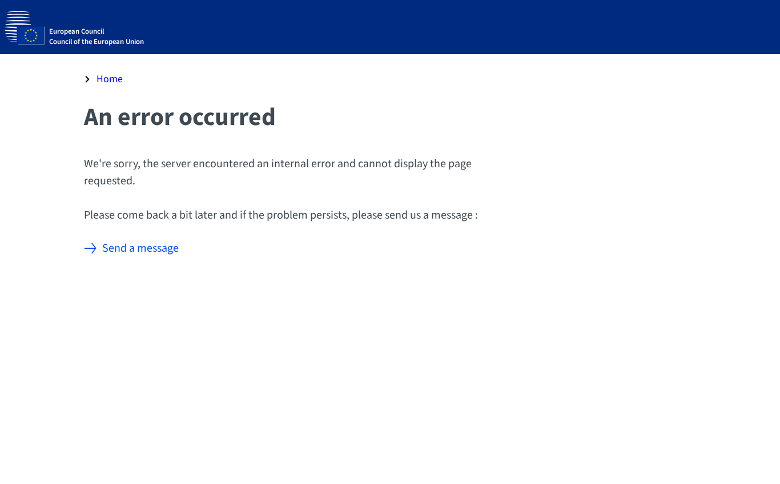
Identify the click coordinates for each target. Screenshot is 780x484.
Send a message (140, 248)
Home (110, 79)
